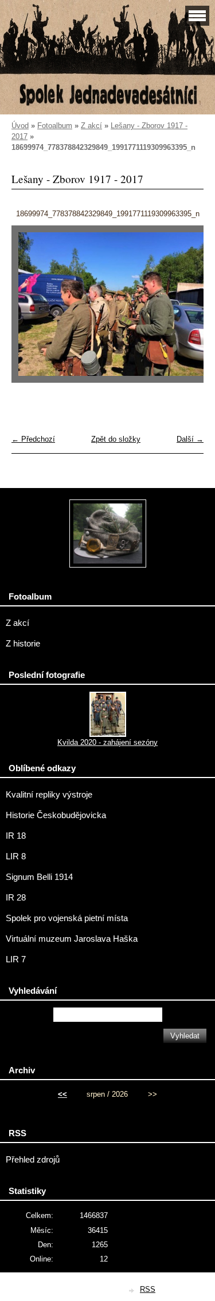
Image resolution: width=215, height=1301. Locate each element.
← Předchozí (33, 439)
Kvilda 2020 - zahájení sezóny (107, 742)
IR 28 (16, 897)
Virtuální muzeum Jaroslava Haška (72, 938)
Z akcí (91, 125)
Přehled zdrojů (33, 1159)
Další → (190, 439)
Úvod (20, 125)
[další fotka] (185, 309)
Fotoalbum (54, 125)
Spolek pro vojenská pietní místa (67, 918)
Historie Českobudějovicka (56, 815)
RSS (147, 1289)
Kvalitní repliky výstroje (49, 794)
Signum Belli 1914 (39, 877)
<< (62, 1094)
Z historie (23, 643)
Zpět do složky (115, 439)
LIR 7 (16, 959)
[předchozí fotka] (30, 309)
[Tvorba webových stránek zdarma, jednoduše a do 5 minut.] (132, 1290)
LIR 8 (16, 856)
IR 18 (16, 835)
